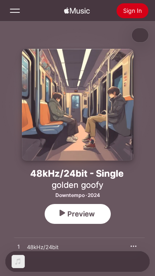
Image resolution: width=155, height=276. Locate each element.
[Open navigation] (15, 11)
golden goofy (77, 185)
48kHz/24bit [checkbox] (43, 247)
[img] (77, 10)
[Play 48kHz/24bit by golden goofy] (18, 247)
